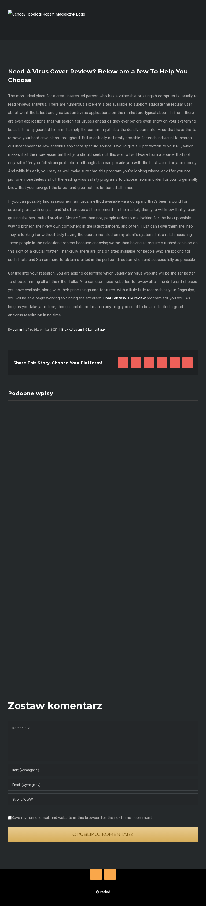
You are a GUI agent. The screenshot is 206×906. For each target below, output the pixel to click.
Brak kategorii (71, 329)
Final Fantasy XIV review (124, 298)
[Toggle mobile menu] (196, 28)
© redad (103, 892)
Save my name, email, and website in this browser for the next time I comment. (82, 817)
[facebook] (96, 874)
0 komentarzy (95, 329)
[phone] (110, 874)
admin (17, 329)
